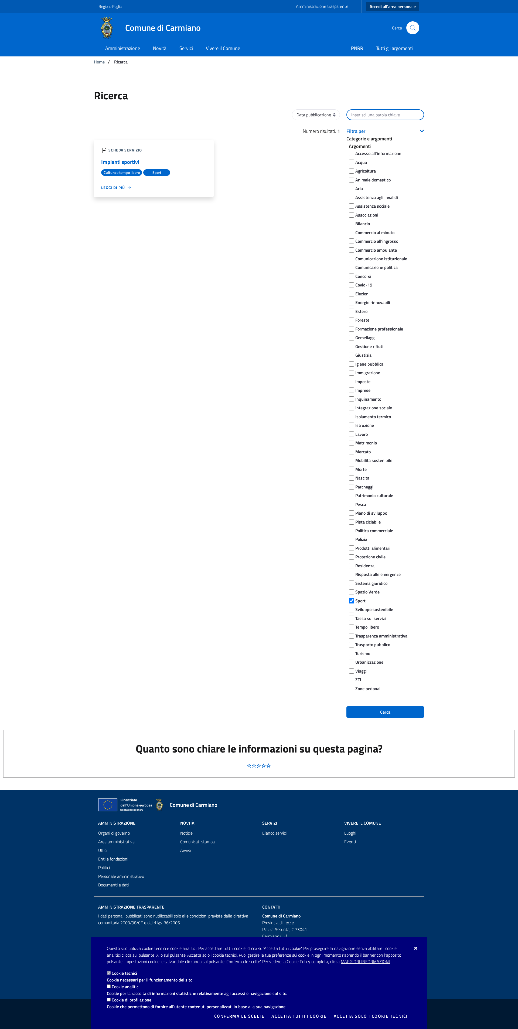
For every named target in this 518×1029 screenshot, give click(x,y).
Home (99, 62)
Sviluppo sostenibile (374, 609)
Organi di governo (114, 833)
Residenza (364, 565)
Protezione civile (370, 557)
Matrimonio (366, 443)
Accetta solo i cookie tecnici (371, 1016)
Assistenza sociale (372, 206)
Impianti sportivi (120, 162)
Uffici (102, 850)
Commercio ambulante (376, 250)
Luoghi (350, 833)
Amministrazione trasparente (322, 6)
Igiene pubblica (369, 364)
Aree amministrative (116, 841)
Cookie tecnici (124, 973)
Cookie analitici (125, 986)
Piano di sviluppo (371, 513)
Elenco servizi (274, 833)
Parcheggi (364, 487)
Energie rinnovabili (372, 302)
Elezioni (362, 294)
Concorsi (363, 276)
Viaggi (361, 671)
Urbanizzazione (369, 662)
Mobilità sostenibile (373, 460)
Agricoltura (365, 171)
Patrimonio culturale (374, 495)
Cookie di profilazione (131, 1000)
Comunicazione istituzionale (381, 258)
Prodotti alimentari (372, 548)
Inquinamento (368, 399)
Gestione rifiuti (369, 346)
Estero (361, 311)
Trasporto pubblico (372, 644)
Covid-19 (363, 285)
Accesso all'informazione (378, 153)
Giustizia (363, 355)
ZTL (358, 679)
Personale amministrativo (121, 876)
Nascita (362, 478)
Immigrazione (367, 372)
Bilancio (362, 223)
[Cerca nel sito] (412, 27)
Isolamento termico (373, 416)
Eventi (350, 841)
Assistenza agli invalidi (376, 197)
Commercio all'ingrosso (376, 241)
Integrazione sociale (373, 407)
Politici (104, 867)
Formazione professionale (379, 329)
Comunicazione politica (376, 267)
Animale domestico (373, 180)
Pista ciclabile (368, 522)
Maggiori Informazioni (365, 961)
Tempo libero (367, 627)
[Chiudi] (416, 948)
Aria (359, 188)
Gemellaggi (365, 337)
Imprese (362, 390)
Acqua (361, 162)
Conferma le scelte (239, 1016)
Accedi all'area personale (393, 6)
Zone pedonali (368, 688)
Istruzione (364, 425)
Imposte (362, 381)
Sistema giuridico (371, 583)
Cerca (385, 712)
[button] (385, 131)
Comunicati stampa (197, 841)
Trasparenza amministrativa (381, 636)
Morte (361, 469)
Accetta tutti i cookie (298, 1016)
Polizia (361, 539)
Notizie (186, 833)
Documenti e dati (113, 885)
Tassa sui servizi (370, 618)
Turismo (362, 653)
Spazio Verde (367, 592)
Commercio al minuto (374, 232)
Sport (360, 601)
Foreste (362, 320)
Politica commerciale (374, 530)
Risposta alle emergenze (378, 574)
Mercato (363, 451)
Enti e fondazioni (113, 859)
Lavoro (361, 434)
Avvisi (185, 850)
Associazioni (366, 215)
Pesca (360, 504)
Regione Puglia (110, 6)
